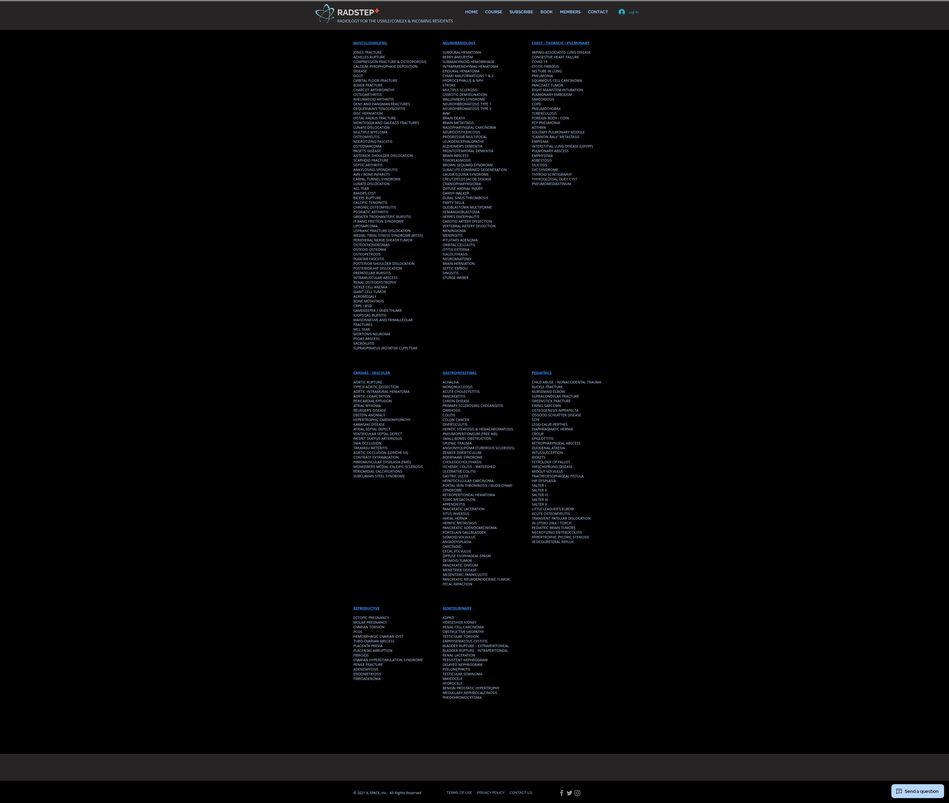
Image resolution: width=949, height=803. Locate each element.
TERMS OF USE (460, 793)
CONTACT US (521, 793)
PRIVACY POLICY (491, 793)
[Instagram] (577, 793)
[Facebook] (561, 793)
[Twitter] (569, 793)
